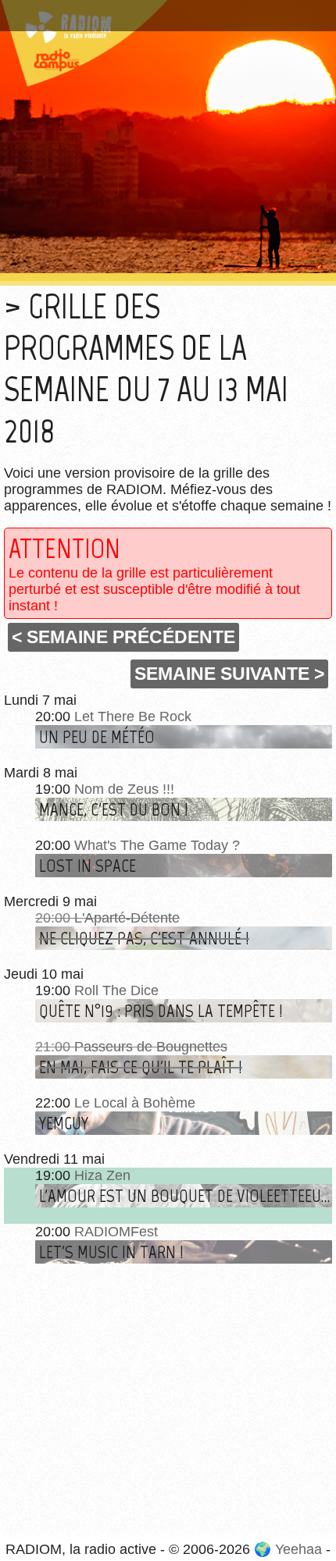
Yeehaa (298, 1549)
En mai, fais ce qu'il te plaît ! (140, 1067)
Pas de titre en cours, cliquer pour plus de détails (166, 10)
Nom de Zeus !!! (124, 789)
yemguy (63, 1123)
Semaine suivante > (229, 673)
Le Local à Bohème (134, 1103)
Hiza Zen (102, 1175)
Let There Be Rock (132, 716)
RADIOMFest (116, 1231)
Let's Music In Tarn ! (111, 1252)
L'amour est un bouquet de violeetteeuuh (185, 1196)
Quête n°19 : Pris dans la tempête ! (161, 1011)
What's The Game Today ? (157, 845)
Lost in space (87, 866)
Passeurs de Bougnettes (150, 1046)
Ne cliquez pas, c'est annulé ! (144, 938)
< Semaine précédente (123, 637)
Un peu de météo (97, 737)
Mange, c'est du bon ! (113, 809)
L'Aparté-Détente (127, 918)
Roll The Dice (116, 990)
